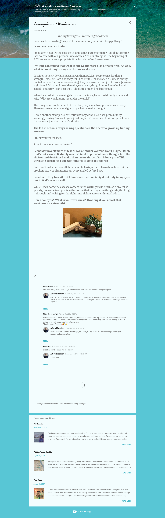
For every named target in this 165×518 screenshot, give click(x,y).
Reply (45, 309)
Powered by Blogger (84, 512)
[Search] (134, 6)
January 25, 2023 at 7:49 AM (74, 294)
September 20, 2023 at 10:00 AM (76, 354)
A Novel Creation (57, 294)
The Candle (38, 423)
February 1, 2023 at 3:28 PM (68, 314)
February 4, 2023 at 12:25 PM (74, 328)
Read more (126, 444)
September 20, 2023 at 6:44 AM (64, 346)
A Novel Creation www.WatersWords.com (58, 6)
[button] (130, 23)
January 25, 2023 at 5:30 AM (63, 286)
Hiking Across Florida (43, 452)
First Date (38, 480)
